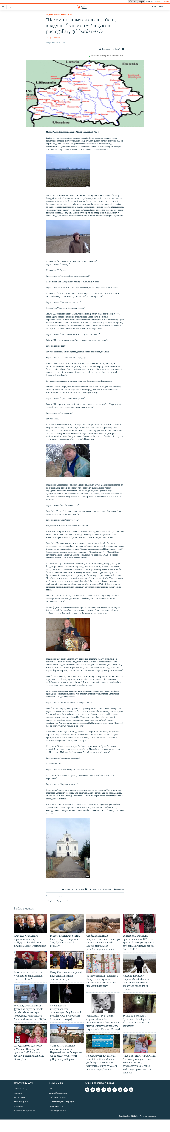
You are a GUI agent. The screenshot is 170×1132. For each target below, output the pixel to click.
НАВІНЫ (162, 7)
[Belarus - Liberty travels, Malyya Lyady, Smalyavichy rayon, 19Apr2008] (68, 187)
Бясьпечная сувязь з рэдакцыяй (62, 1102)
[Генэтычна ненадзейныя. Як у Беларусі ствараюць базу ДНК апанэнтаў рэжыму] (67, 923)
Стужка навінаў (20, 1089)
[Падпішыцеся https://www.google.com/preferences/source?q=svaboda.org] (87, 1089)
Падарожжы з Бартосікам (59, 15)
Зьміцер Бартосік (53, 38)
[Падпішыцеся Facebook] (92, 1089)
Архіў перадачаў (21, 1102)
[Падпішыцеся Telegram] (125, 1089)
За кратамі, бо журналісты (24, 1111)
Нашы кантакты (56, 1106)
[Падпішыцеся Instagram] (120, 1089)
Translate (165, 2)
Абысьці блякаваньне (58, 1093)
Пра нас (52, 1089)
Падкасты (18, 1093)
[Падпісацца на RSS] (131, 1089)
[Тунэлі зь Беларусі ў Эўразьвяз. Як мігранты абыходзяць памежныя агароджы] (139, 1003)
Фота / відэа (18, 1106)
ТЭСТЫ (153, 7)
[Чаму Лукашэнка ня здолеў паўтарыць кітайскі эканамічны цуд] (67, 960)
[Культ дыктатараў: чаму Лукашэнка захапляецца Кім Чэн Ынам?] (30, 960)
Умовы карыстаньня (57, 1111)
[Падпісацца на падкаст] (109, 1089)
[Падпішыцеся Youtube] (103, 1089)
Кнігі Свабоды (19, 1097)
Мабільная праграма (57, 1097)
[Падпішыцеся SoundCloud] (114, 1089)
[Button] (104, 49)
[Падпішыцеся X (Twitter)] (98, 1089)
